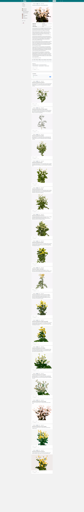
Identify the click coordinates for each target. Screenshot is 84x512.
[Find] (32, 1)
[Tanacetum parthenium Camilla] (42, 145)
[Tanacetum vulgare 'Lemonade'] (42, 279)
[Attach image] (33, 76)
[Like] (33, 69)
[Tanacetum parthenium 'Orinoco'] (42, 225)
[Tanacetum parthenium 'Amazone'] (42, 460)
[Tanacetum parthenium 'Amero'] (42, 252)
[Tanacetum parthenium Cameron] (42, 92)
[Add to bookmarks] (39, 69)
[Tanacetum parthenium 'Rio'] (42, 172)
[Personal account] (62, 1)
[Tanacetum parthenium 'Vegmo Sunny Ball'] (42, 331)
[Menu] (21, 1)
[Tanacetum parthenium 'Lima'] (42, 199)
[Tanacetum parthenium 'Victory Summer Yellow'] (42, 304)
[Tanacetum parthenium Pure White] (42, 358)
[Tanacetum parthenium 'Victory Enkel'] (42, 410)
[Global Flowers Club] (25, 1)
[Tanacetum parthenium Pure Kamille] (42, 384)
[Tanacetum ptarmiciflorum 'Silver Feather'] (42, 119)
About (23, 20)
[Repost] (37, 69)
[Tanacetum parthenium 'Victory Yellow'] (42, 435)
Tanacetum (34, 3)
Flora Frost (38, 3)
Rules (24, 20)
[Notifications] (61, 1)
